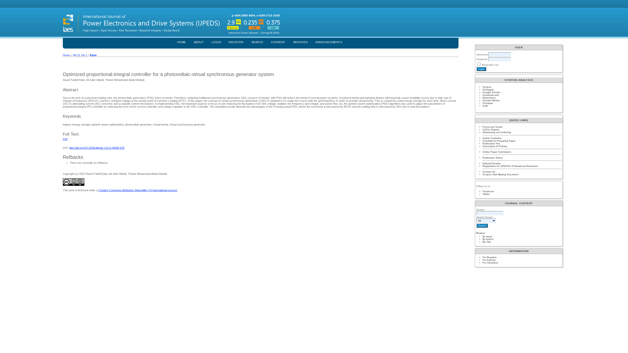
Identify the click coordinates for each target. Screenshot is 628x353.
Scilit (485, 105)
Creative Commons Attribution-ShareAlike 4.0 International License (137, 190)
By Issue (487, 236)
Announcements (328, 42)
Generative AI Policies (495, 146)
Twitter (486, 194)
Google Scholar (491, 92)
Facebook (488, 191)
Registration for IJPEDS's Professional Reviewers (510, 166)
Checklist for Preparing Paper (499, 140)
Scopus (487, 87)
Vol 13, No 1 (80, 55)
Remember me (490, 64)
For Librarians (490, 262)
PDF (65, 139)
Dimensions (489, 97)
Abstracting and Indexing (497, 132)
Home (181, 42)
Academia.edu (491, 95)
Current (278, 42)
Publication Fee (491, 143)
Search (257, 42)
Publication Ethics (493, 157)
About (199, 42)
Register (236, 42)
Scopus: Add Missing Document (500, 174)
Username (482, 54)
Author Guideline (492, 138)
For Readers (490, 257)
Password (481, 59)
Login (216, 42)
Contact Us (489, 171)
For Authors (489, 260)
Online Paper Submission (497, 152)
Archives (300, 42)
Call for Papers (491, 129)
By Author (488, 239)
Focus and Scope (493, 127)
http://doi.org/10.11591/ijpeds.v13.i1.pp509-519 (96, 147)
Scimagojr (488, 89)
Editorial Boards (491, 163)
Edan (93, 55)
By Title (487, 241)
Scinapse (488, 103)
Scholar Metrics (491, 100)
